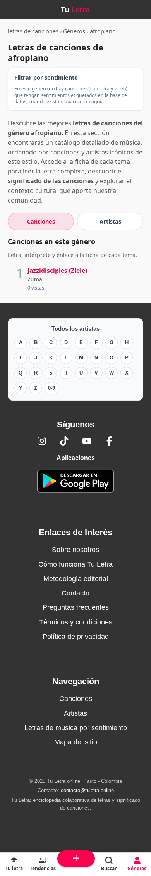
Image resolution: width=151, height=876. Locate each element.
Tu (75, 9)
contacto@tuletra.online (87, 790)
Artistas (75, 713)
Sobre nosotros (75, 549)
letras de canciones (33, 31)
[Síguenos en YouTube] (86, 441)
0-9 (51, 388)
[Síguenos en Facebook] (109, 441)
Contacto (75, 593)
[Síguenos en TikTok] (64, 441)
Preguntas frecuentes (76, 607)
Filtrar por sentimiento (46, 77)
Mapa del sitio (75, 742)
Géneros (74, 31)
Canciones (75, 699)
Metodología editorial (75, 579)
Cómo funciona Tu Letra (75, 564)
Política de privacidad (76, 636)
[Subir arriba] (76, 858)
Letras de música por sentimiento (75, 728)
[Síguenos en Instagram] (41, 441)
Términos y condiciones (75, 622)
